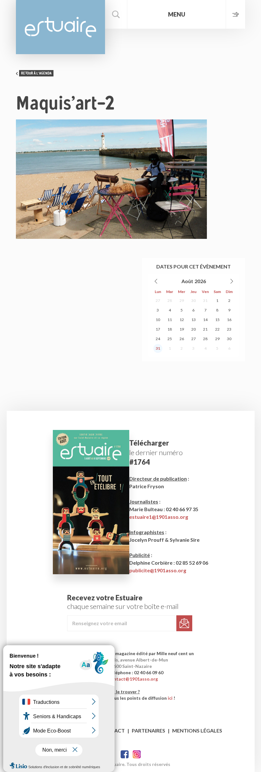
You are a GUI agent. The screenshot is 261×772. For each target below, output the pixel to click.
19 (182, 329)
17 (158, 329)
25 (169, 338)
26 (182, 338)
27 (158, 300)
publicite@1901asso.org (157, 570)
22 (217, 329)
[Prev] (156, 281)
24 (158, 338)
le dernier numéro (156, 452)
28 (169, 300)
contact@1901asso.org (133, 679)
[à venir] (235, 14)
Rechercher (116, 14)
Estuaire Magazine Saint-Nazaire (60, 27)
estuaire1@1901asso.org (158, 517)
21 (205, 329)
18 (169, 329)
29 (182, 300)
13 (193, 319)
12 (182, 319)
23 (229, 329)
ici (170, 698)
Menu (176, 14)
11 (169, 319)
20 (193, 329)
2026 (200, 281)
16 (229, 319)
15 (217, 319)
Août (187, 281)
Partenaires (148, 730)
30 (193, 300)
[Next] (231, 281)
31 (205, 300)
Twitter (137, 754)
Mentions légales (197, 730)
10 (158, 319)
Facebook (125, 754)
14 (205, 319)
